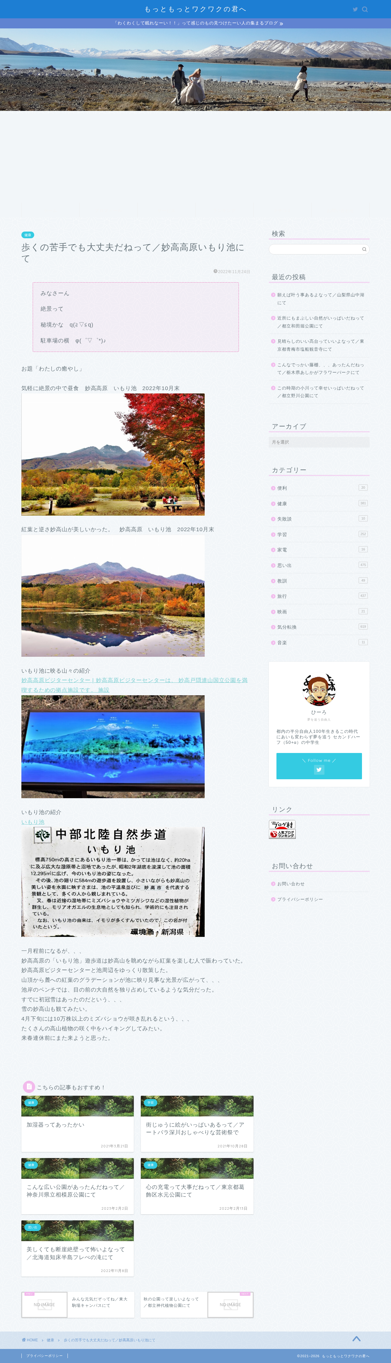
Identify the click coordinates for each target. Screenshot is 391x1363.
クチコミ (282, 210)
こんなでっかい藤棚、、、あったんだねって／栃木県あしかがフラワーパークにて (320, 369)
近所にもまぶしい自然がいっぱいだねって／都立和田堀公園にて (320, 322)
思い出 (321, 565)
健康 (27, 235)
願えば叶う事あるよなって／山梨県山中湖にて (320, 299)
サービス (166, 210)
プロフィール (108, 210)
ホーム (50, 210)
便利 (321, 488)
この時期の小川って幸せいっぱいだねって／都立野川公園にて (320, 392)
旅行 (321, 596)
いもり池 (33, 822)
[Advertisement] (195, 156)
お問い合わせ (340, 210)
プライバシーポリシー (300, 899)
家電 (321, 549)
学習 (321, 534)
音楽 (321, 642)
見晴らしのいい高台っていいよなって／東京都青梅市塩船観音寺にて (320, 345)
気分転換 (321, 627)
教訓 (321, 580)
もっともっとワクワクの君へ (195, 9)
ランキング (224, 210)
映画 (321, 611)
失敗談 (321, 518)
